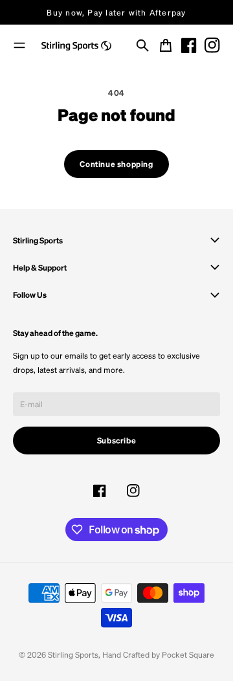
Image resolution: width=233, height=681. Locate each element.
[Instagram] (212, 45)
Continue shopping (116, 164)
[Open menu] (19, 45)
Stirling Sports (73, 654)
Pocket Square (188, 654)
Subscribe (117, 440)
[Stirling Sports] (76, 46)
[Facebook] (189, 45)
